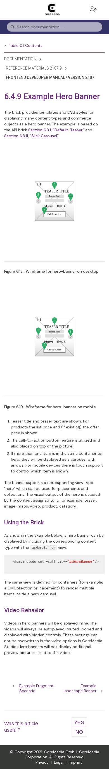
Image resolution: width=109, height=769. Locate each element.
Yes (79, 722)
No (79, 732)
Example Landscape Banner (79, 686)
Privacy (42, 762)
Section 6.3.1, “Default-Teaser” (56, 129)
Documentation (20, 59)
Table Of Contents (25, 45)
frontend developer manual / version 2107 (50, 77)
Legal (58, 762)
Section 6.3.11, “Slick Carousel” (31, 135)
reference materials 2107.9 (34, 68)
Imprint (75, 762)
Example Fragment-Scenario (37, 686)
